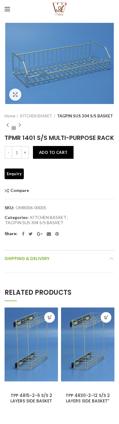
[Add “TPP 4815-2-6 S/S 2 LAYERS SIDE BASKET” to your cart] (49, 317)
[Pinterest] (57, 234)
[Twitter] (31, 234)
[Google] (40, 234)
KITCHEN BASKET (36, 115)
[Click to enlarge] (15, 95)
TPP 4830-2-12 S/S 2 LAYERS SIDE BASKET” (88, 398)
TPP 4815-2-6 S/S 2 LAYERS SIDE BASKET (31, 398)
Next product (20, 125)
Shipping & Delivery (27, 258)
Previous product (8, 125)
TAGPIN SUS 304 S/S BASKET (85, 115)
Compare (19, 190)
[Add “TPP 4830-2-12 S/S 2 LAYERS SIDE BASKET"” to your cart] (106, 317)
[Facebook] (23, 234)
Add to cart (53, 152)
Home (10, 115)
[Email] (49, 234)
